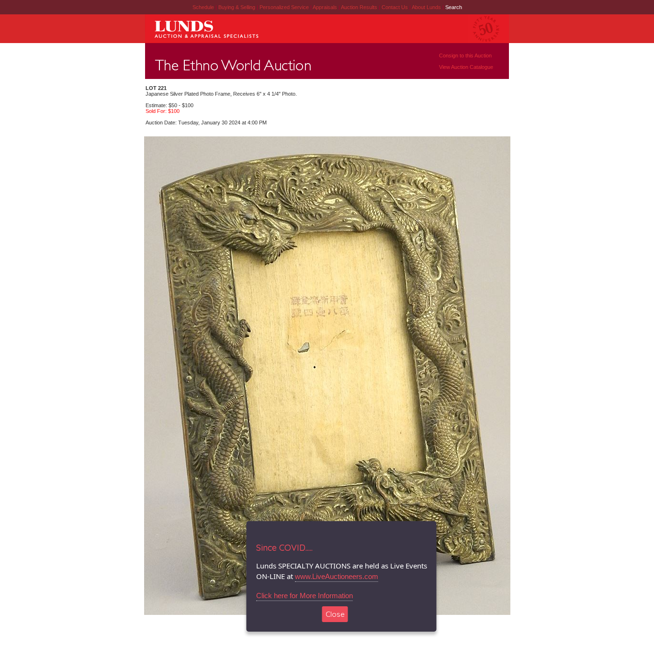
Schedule (203, 7)
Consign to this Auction (465, 55)
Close (335, 614)
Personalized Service (284, 7)
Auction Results (360, 7)
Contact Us (395, 7)
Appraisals (325, 7)
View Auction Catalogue (466, 67)
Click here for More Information (304, 595)
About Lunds (427, 7)
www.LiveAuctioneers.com (336, 576)
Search (453, 7)
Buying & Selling (237, 7)
